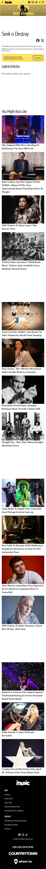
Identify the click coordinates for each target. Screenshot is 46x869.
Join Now (37, 58)
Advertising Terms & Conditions (13, 811)
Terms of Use (8, 802)
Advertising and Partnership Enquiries (15, 821)
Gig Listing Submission (11, 825)
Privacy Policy (8, 798)
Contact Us (7, 829)
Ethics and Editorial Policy (12, 806)
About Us (7, 794)
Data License (38, 46)
